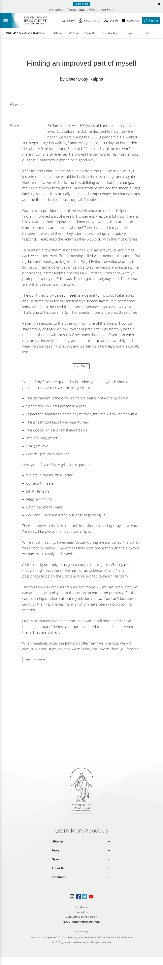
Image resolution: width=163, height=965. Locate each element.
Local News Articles (34, 659)
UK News (74, 33)
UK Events (150, 33)
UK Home (57, 33)
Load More (80, 366)
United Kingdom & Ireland (25, 32)
